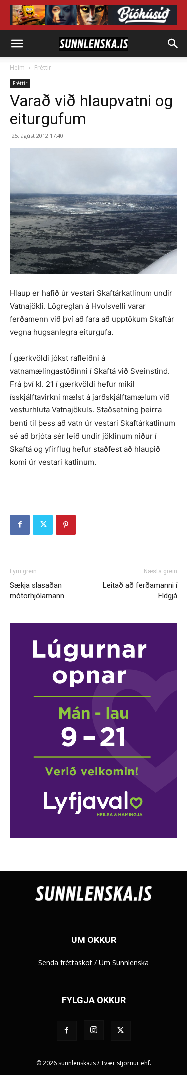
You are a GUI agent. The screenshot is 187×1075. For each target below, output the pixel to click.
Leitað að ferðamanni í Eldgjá (140, 590)
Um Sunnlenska (124, 962)
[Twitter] (43, 525)
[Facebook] (20, 525)
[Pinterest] (66, 525)
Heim (17, 67)
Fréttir (42, 67)
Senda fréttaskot (65, 962)
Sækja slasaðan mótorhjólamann (37, 590)
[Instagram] (94, 1030)
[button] (17, 43)
